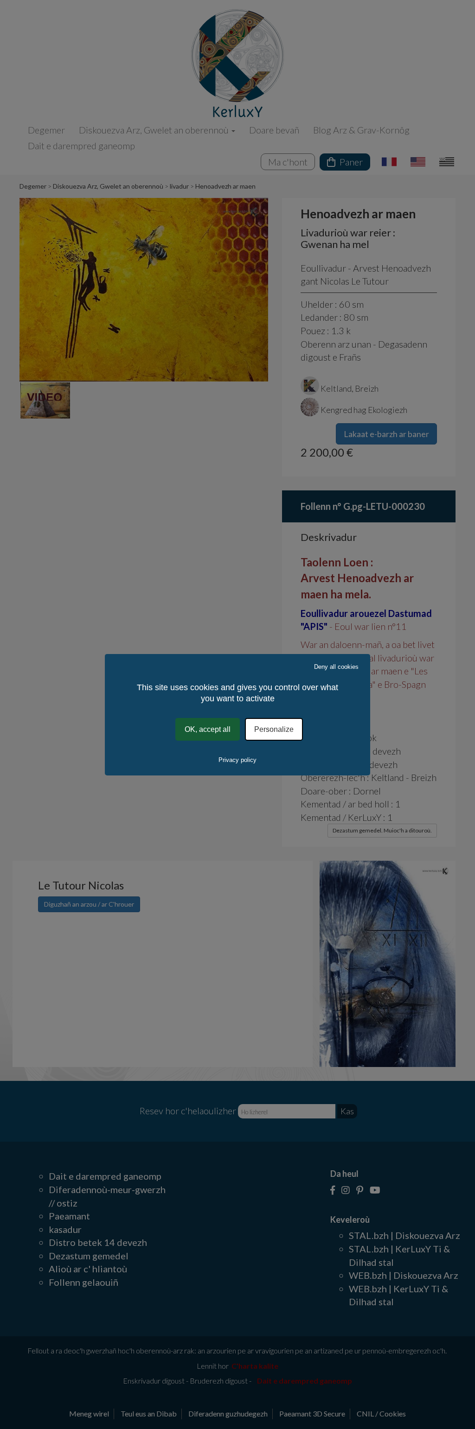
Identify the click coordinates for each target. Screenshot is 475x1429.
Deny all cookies (336, 666)
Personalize (274, 729)
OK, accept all (208, 729)
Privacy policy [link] (237, 759)
